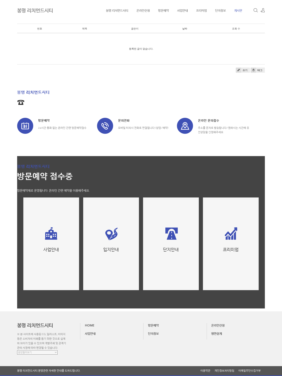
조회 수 (236, 28)
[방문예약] (25, 126)
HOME (89, 325)
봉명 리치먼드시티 (117, 10)
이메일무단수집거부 (249, 370)
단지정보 (220, 10)
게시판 (238, 10)
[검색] (255, 10)
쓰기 (245, 70)
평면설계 (216, 333)
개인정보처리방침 (224, 370)
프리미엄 (201, 10)
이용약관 (205, 370)
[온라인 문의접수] (185, 126)
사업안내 (182, 10)
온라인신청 (143, 10)
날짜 (184, 28)
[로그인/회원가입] (262, 10)
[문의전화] (105, 126)
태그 (259, 70)
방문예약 (163, 10)
